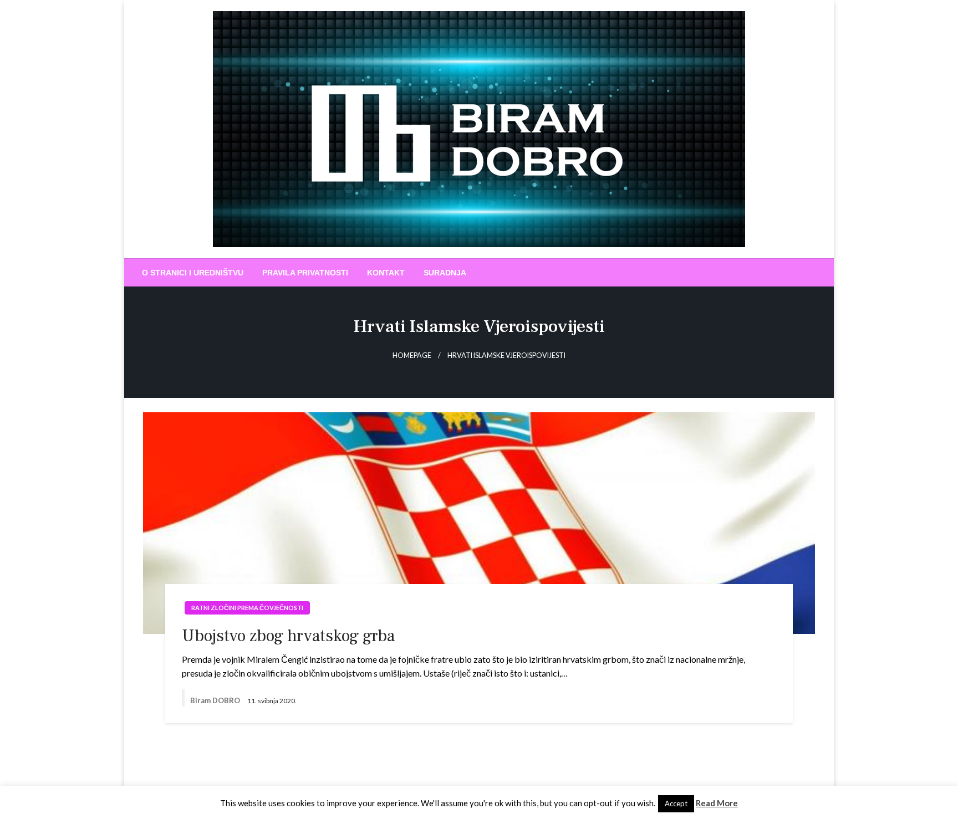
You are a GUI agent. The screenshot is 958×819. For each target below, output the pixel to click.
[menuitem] (193, 272)
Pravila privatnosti (305, 272)
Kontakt (386, 272)
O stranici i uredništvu (192, 272)
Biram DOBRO (216, 700)
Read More (717, 803)
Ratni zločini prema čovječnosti (247, 607)
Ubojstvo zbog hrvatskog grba (288, 636)
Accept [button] (676, 803)
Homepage (412, 355)
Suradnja (445, 272)
